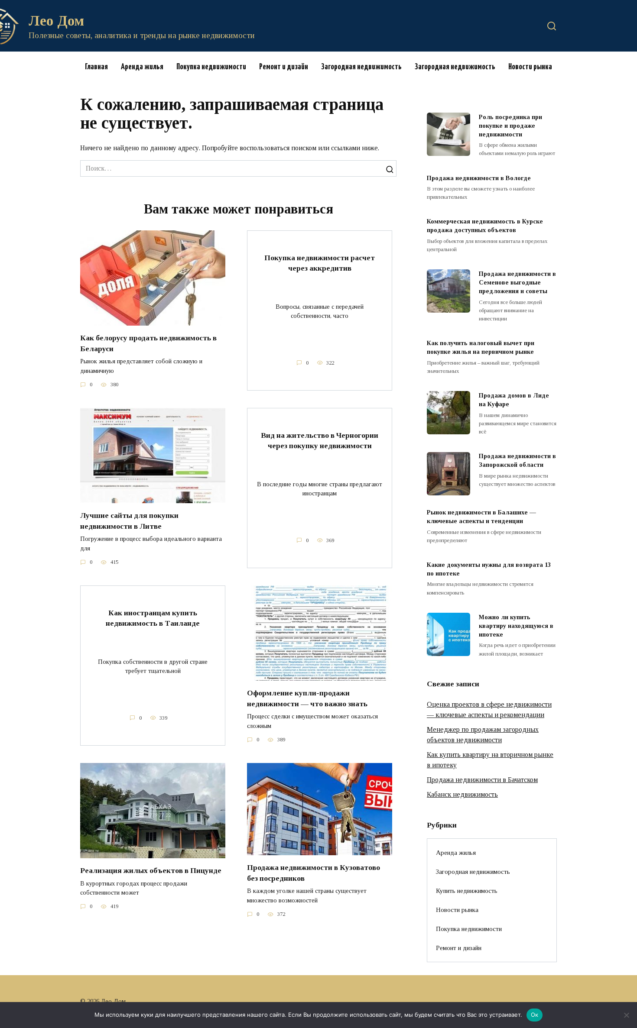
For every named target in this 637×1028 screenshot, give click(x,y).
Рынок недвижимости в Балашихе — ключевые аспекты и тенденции (481, 517)
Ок (535, 1014)
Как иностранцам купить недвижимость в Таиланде (153, 617)
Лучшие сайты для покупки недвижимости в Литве (129, 520)
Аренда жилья (142, 67)
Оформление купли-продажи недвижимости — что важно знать (307, 698)
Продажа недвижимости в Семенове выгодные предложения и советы (517, 282)
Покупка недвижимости (211, 67)
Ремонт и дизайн (283, 67)
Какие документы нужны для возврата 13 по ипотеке (489, 569)
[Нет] (626, 1015)
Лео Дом (56, 21)
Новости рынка (530, 67)
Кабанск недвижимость (462, 794)
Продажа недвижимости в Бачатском (482, 779)
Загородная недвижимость (361, 67)
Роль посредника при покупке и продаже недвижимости (510, 125)
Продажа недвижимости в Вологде (479, 178)
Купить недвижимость (466, 890)
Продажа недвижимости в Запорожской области (517, 461)
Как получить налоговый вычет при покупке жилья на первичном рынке (480, 348)
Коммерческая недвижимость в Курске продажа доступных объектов (485, 226)
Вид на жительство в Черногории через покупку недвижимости (319, 440)
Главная (96, 67)
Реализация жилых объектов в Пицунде (150, 870)
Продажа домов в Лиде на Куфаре (514, 399)
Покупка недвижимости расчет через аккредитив (319, 262)
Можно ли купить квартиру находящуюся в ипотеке (516, 626)
